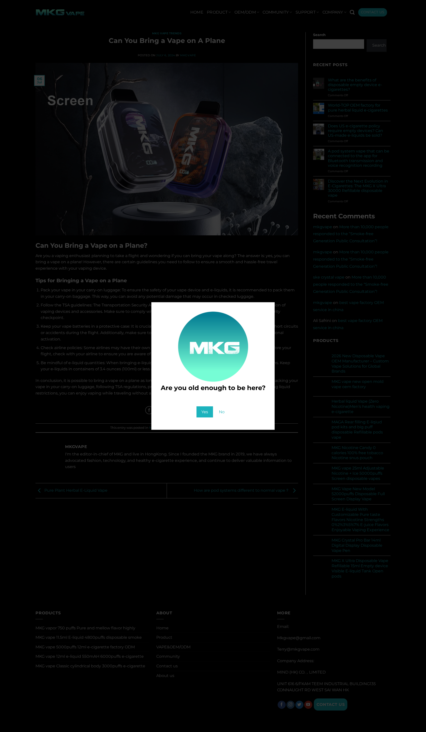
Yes (204, 412)
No (222, 412)
